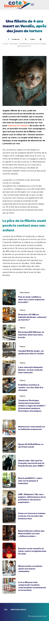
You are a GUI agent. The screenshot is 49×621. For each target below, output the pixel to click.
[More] (40, 39)
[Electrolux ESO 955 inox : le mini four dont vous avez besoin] (9, 332)
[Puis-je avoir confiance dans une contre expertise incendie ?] (9, 297)
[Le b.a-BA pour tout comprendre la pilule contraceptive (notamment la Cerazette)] (9, 586)
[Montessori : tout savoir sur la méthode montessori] (9, 427)
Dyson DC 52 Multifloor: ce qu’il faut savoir (30, 445)
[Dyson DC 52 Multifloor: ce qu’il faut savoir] (9, 445)
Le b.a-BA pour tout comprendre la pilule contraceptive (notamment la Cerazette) (32, 586)
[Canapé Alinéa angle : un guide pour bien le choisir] (9, 350)
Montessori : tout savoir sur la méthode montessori (31, 427)
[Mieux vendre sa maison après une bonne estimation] (9, 568)
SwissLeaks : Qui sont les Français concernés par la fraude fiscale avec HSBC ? (31, 463)
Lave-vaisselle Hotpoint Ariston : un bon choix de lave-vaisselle (30, 370)
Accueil (5, 44)
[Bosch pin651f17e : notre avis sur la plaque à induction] (9, 480)
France (22, 310)
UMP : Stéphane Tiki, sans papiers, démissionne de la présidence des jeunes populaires (32, 498)
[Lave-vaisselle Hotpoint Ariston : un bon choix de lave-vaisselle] (9, 368)
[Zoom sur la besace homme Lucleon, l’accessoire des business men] (9, 515)
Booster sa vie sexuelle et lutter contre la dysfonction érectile (32, 551)
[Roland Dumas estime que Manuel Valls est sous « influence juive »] (9, 533)
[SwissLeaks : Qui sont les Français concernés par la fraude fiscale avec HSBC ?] (9, 462)
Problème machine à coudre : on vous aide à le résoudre (30, 387)
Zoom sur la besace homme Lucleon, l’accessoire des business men (31, 516)
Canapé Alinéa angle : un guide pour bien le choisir (31, 352)
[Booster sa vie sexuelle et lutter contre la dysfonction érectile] (9, 550)
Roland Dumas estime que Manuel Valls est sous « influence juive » (31, 533)
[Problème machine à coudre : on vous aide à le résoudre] (9, 385)
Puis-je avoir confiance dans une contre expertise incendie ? (31, 299)
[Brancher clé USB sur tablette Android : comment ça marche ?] (9, 315)
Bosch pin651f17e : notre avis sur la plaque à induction (30, 481)
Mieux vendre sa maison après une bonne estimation (30, 568)
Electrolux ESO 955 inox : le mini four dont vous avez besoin (31, 335)
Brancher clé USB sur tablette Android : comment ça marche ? (32, 317)
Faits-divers (13, 44)
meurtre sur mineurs (18, 125)
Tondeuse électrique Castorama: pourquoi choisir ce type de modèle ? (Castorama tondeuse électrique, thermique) (31, 405)
